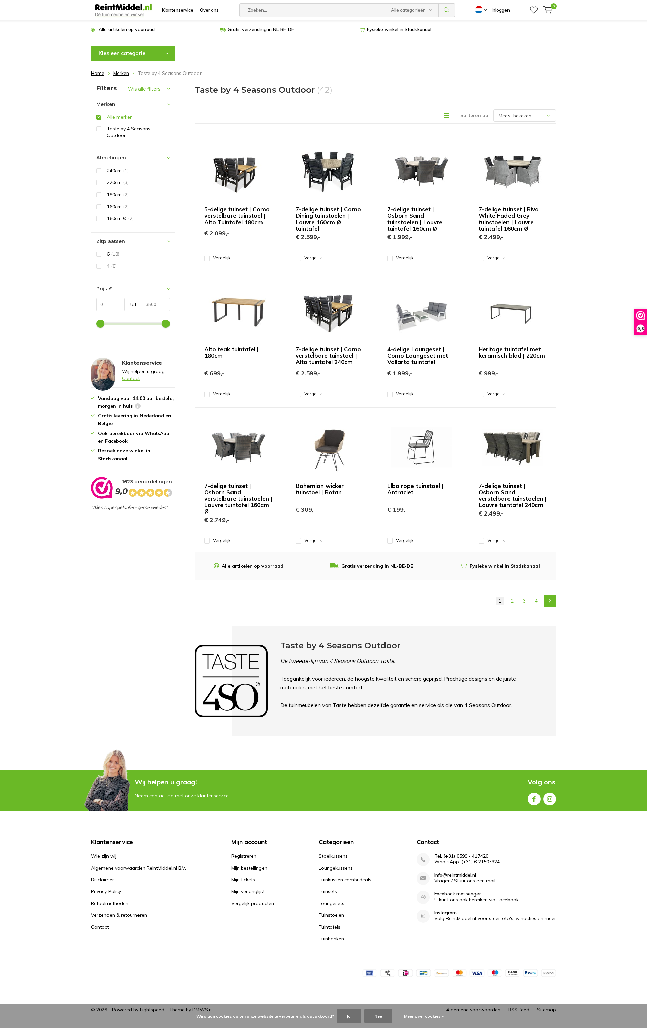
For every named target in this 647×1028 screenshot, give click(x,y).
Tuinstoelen (331, 915)
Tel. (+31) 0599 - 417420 (461, 856)
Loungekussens (336, 868)
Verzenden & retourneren (119, 915)
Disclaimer (102, 880)
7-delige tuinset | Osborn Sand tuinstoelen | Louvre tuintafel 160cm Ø (414, 219)
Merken (121, 73)
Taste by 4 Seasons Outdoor (128, 132)
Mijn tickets (243, 880)
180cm (118, 195)
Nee (378, 1016)
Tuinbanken (331, 939)
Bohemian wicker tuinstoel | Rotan (320, 489)
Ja (349, 1016)
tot (130, 304)
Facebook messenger (457, 894)
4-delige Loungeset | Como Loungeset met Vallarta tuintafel (417, 355)
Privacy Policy (106, 891)
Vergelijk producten (252, 903)
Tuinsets (328, 891)
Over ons (209, 10)
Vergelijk (222, 257)
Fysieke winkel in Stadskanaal (399, 29)
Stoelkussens (333, 856)
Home (97, 73)
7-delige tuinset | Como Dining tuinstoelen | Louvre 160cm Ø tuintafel (328, 219)
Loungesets (331, 903)
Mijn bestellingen (249, 868)
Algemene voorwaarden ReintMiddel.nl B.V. (138, 868)
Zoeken (447, 10)
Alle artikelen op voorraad (127, 29)
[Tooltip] (138, 407)
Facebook (534, 799)
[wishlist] (534, 10)
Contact (131, 378)
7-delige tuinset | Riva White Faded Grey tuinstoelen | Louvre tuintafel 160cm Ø (509, 219)
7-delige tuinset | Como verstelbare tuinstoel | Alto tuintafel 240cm (328, 355)
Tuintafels (329, 927)
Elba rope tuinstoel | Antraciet (415, 489)
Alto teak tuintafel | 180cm (231, 352)
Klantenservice (177, 10)
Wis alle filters (144, 89)
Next (550, 601)
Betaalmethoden (109, 903)
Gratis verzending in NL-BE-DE (261, 29)
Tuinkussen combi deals (345, 880)
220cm (118, 182)
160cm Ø (120, 218)
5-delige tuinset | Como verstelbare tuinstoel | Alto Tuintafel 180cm (237, 216)
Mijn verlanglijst (248, 891)
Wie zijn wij (103, 856)
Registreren (243, 856)
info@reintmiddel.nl (455, 875)
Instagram (549, 799)
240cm (118, 171)
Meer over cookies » (424, 1016)
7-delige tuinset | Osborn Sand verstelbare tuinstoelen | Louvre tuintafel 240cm (513, 495)
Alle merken (120, 117)
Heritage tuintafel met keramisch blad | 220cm (512, 352)
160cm (118, 207)
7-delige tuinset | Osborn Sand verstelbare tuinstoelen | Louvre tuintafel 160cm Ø (238, 498)
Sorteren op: (475, 115)
